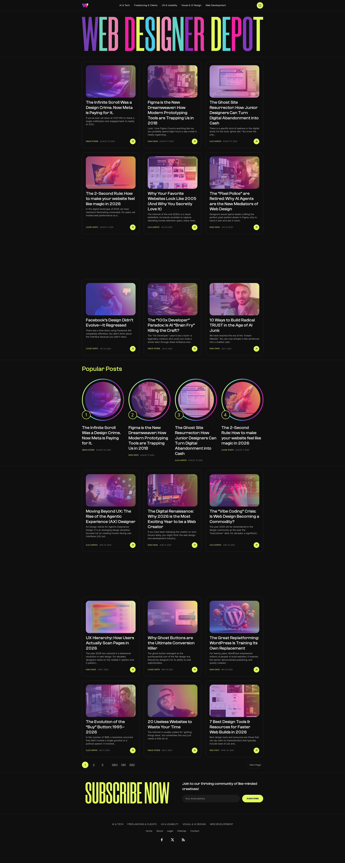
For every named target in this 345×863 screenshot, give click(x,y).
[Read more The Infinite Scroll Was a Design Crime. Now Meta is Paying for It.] (133, 141)
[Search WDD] (260, 5)
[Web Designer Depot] (85, 5)
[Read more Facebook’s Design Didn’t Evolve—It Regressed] (133, 349)
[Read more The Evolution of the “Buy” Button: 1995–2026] (133, 750)
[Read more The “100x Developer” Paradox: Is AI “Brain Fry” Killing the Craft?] (194, 349)
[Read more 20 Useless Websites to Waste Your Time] (194, 750)
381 (123, 765)
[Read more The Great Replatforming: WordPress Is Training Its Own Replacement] (256, 669)
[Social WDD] (161, 840)
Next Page (255, 764)
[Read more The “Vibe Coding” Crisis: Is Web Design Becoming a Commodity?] (256, 545)
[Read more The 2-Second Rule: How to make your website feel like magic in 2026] (133, 227)
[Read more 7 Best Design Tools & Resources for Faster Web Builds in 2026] (256, 750)
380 (115, 765)
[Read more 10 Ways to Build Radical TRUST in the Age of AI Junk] (256, 349)
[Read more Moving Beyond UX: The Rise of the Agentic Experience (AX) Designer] (133, 545)
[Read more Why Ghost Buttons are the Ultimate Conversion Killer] (194, 669)
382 (132, 765)
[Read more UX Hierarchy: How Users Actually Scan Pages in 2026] (133, 669)
